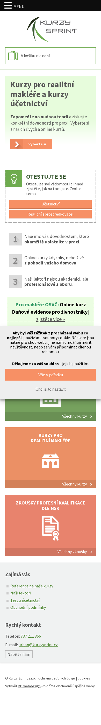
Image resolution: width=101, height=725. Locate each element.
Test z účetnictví (25, 600)
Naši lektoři (20, 592)
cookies (84, 678)
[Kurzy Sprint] (50, 29)
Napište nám (19, 654)
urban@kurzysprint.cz (38, 644)
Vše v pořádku (50, 374)
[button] (8, 5)
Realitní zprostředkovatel (50, 214)
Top (95, 717)
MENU (18, 6)
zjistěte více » (50, 319)
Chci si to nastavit (50, 389)
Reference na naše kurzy (31, 585)
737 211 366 (31, 636)
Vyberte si (37, 144)
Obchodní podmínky (28, 607)
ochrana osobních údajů (56, 678)
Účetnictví (50, 203)
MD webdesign (29, 686)
